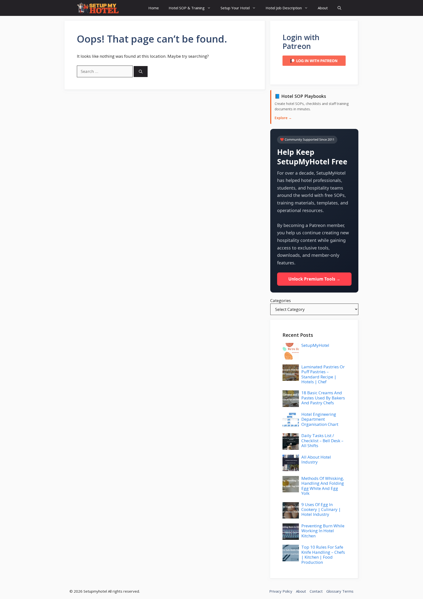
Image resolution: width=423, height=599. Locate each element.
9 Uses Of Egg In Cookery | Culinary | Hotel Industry (321, 509)
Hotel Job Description (284, 7)
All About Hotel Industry (316, 459)
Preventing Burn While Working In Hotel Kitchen (322, 531)
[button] (339, 8)
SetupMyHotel (315, 345)
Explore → (283, 117)
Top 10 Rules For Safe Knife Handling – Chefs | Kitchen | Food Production (323, 554)
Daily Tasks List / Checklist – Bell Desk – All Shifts (322, 440)
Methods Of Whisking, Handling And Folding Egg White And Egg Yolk (322, 485)
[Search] (141, 71)
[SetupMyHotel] (98, 8)
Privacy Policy (280, 591)
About (323, 7)
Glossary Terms (339, 591)
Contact (316, 591)
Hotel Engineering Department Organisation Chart (319, 419)
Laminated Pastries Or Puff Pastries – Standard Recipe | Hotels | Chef (323, 374)
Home (153, 7)
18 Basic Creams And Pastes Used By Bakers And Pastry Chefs (323, 398)
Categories (280, 300)
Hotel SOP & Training (187, 7)
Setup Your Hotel (235, 7)
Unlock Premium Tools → (314, 279)
